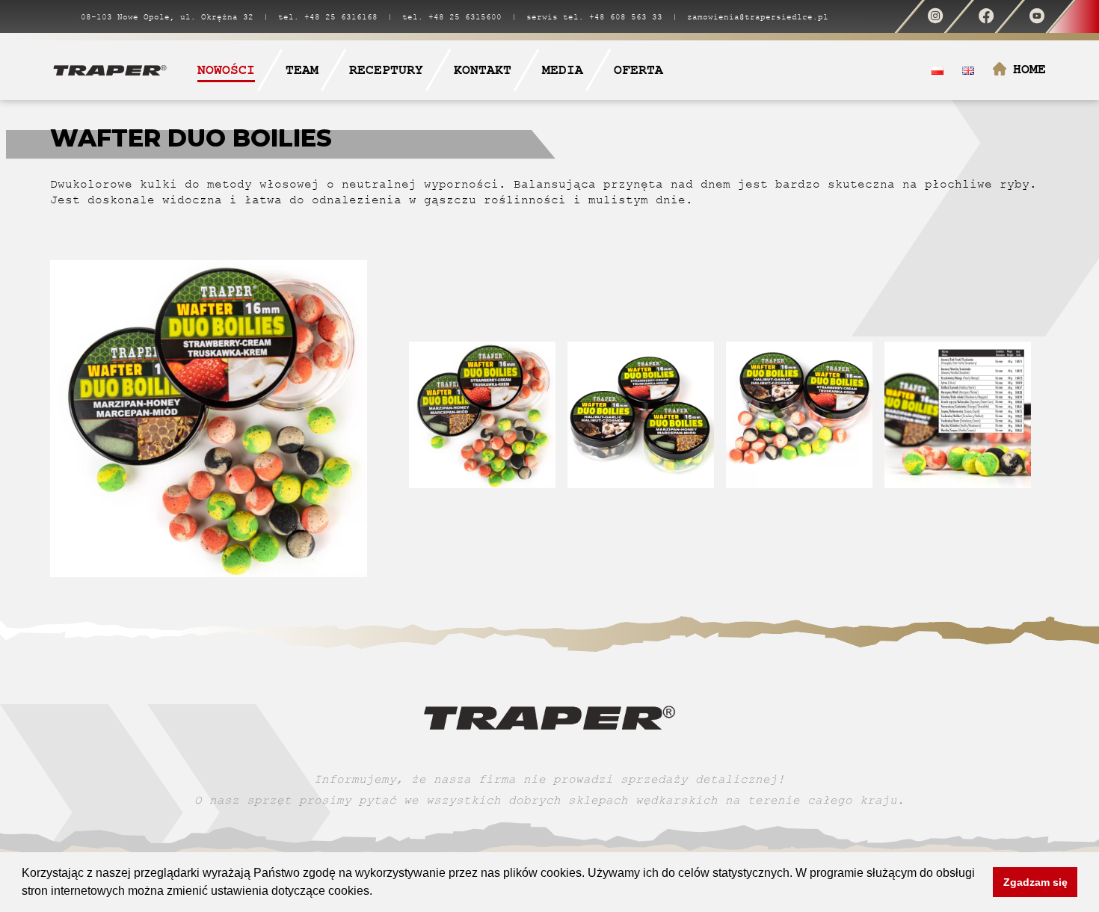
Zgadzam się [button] (1035, 882)
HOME (1029, 69)
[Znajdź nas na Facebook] (985, 16)
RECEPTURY (386, 70)
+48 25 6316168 (341, 16)
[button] (377, 892)
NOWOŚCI (226, 70)
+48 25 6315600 (465, 16)
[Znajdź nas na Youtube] (1036, 16)
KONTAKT (482, 70)
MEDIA (562, 70)
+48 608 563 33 (625, 16)
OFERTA (638, 70)
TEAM (302, 70)
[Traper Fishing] (110, 69)
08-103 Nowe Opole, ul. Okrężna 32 (167, 16)
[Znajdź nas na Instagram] (935, 16)
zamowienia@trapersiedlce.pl (757, 16)
